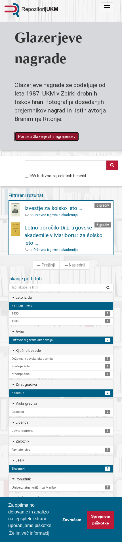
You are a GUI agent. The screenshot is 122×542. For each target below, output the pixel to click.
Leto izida (24, 297)
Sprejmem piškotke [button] (100, 519)
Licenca (22, 422)
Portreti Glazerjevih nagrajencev (46, 136)
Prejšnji (46, 265)
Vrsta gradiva (26, 403)
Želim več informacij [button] (29, 533)
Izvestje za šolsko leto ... (53, 208)
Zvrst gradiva (26, 384)
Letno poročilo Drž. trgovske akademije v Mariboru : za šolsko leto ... (63, 235)
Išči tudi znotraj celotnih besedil (58, 176)
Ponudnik (23, 479)
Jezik (20, 460)
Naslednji (74, 265)
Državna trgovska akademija (55, 215)
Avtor (20, 331)
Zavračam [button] (71, 519)
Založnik (22, 441)
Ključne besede (28, 350)
